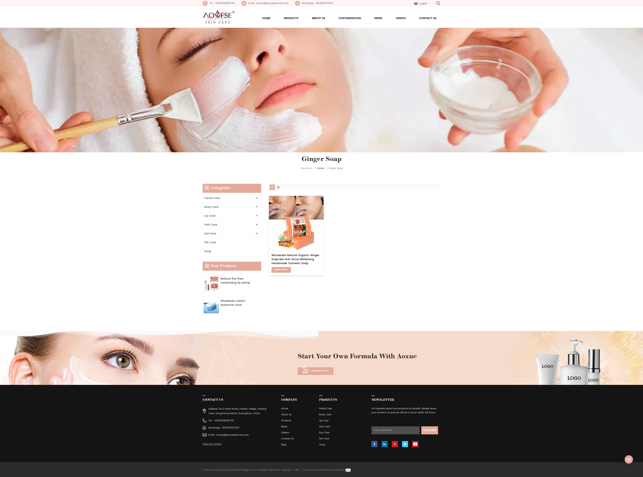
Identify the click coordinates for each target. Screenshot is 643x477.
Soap (207, 251)
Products (291, 18)
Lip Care (210, 216)
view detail (281, 269)
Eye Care (210, 233)
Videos (401, 18)
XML (297, 470)
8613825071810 (230, 428)
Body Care (211, 207)
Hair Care (210, 225)
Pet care (210, 242)
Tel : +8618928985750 (222, 3)
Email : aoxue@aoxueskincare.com (268, 3)
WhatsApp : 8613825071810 (317, 3)
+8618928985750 (224, 420)
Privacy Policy (310, 470)
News (378, 18)
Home (266, 18)
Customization (350, 18)
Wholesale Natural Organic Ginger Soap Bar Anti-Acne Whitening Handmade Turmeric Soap (295, 259)
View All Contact (212, 444)
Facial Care (212, 198)
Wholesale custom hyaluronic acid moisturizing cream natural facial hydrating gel (237, 303)
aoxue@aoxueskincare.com (232, 435)
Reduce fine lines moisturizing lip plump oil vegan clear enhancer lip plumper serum (235, 281)
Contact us (428, 18)
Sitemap (286, 470)
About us (318, 18)
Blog (283, 445)
